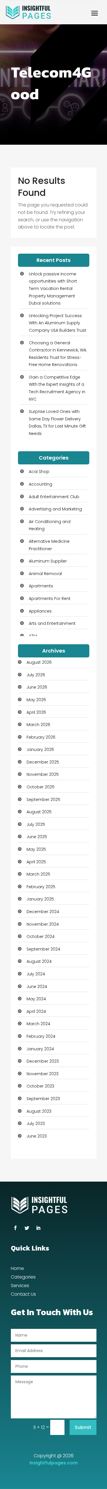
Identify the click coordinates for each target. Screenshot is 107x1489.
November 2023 (42, 1074)
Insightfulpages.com (53, 1463)
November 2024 (43, 924)
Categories (23, 1277)
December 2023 (43, 1061)
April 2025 (36, 862)
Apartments (41, 586)
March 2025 (38, 874)
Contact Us (23, 1294)
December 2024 (43, 912)
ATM (33, 636)
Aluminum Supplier (48, 561)
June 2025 (37, 837)
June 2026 (37, 687)
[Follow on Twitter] (26, 1227)
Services (20, 1286)
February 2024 (41, 1036)
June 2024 (37, 986)
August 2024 (39, 961)
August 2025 (39, 812)
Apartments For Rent (49, 598)
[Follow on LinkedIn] (38, 1227)
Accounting (40, 484)
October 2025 (40, 787)
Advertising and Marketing (55, 509)
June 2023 (37, 1136)
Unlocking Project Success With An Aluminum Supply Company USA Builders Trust (57, 323)
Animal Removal (45, 573)
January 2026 (40, 749)
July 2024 (36, 974)
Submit (83, 1427)
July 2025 (36, 824)
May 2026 (36, 700)
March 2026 (38, 724)
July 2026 (36, 675)
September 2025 (43, 799)
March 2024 (38, 1024)
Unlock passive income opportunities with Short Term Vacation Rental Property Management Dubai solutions (53, 288)
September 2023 (43, 1099)
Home (17, 1269)
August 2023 (39, 1111)
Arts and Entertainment (52, 623)
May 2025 (36, 849)
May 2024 (36, 999)
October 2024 (40, 936)
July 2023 (36, 1123)
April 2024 (36, 1011)
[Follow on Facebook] (15, 1227)
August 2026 (39, 662)
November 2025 (43, 774)
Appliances (40, 611)
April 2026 (36, 712)
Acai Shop (39, 471)
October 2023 (40, 1086)
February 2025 (41, 887)
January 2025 (40, 899)
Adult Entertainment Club (54, 497)
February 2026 (41, 737)
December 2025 (43, 762)
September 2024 (43, 949)
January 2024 (40, 1049)
